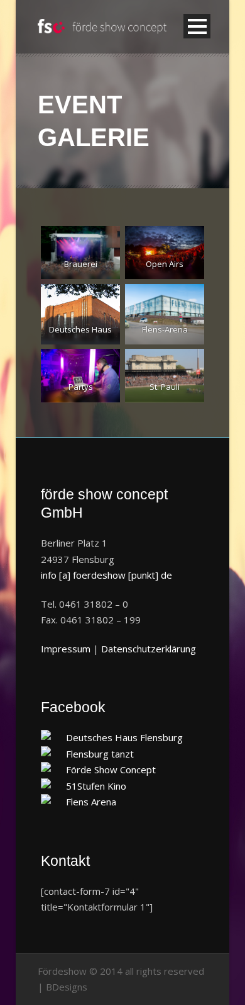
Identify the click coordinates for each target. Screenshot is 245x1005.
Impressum (65, 648)
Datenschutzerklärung (148, 648)
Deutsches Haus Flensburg (124, 737)
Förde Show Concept (111, 769)
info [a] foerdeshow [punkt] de (106, 575)
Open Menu (196, 26)
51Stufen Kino (96, 786)
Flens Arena (91, 801)
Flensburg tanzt (100, 753)
